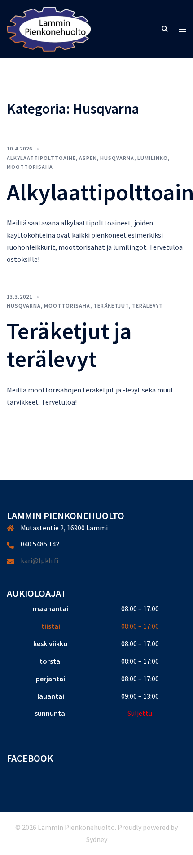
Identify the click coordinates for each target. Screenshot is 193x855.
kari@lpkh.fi (39, 560)
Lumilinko (152, 157)
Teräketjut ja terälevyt (69, 344)
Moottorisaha (30, 166)
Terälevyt (147, 305)
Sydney (96, 839)
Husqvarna (117, 157)
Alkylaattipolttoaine (41, 157)
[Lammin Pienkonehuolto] (49, 28)
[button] (164, 29)
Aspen (88, 157)
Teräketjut (111, 305)
